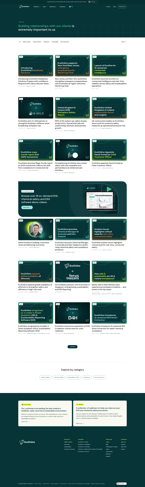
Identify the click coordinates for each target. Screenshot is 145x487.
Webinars (108, 454)
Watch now (79, 423)
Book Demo (122, 6)
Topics (107, 449)
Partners (123, 444)
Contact (108, 6)
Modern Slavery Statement (98, 483)
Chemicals (66, 444)
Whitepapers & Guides (111, 446)
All (19, 41)
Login (114, 6)
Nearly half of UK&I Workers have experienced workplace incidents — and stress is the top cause (109, 287)
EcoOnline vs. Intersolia (84, 446)
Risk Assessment (65, 41)
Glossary (108, 456)
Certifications (63, 483)
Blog (107, 444)
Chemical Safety (37, 41)
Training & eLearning (69, 449)
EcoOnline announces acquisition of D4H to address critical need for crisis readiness (72, 328)
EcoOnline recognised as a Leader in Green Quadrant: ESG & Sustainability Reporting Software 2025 (34, 328)
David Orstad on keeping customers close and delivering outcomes (33, 243)
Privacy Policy (37, 483)
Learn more (24, 421)
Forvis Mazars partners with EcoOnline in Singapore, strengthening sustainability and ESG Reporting (72, 287)
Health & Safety (27, 41)
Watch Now (26, 207)
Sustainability (55, 41)
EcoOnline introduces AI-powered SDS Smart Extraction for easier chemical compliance (108, 328)
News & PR (123, 446)
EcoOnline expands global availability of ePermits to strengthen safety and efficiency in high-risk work (35, 287)
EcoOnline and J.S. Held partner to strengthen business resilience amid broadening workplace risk (33, 123)
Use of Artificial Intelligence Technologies (79, 483)
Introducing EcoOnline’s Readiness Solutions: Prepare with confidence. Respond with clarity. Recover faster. (33, 81)
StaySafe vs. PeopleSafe (84, 444)
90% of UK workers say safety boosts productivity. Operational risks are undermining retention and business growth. (71, 124)
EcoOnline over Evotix (83, 451)
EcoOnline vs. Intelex (83, 442)
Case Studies (109, 451)
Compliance (46, 41)
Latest (107, 442)
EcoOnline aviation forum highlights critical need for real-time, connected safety (108, 244)
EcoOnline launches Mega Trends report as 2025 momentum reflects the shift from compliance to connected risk (35, 165)
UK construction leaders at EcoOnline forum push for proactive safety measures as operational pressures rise (108, 123)
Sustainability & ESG (73, 377)
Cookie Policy (46, 483)
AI (72, 6)
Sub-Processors (55, 483)
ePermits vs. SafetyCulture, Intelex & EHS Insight (90, 449)
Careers (123, 449)
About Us (123, 442)
